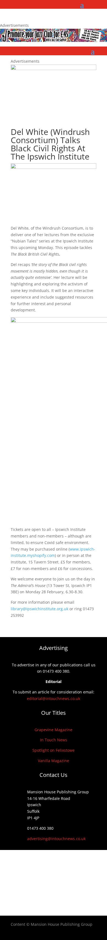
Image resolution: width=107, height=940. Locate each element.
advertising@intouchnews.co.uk (56, 838)
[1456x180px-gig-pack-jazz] (53, 40)
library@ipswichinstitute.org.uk (39, 608)
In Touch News (53, 739)
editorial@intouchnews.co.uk (53, 698)
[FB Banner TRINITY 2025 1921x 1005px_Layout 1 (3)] (53, 68)
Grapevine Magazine (53, 729)
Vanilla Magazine (53, 760)
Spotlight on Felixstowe (53, 750)
